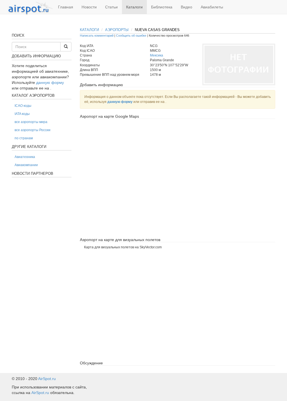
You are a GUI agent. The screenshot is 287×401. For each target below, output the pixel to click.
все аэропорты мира (31, 122)
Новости (89, 7)
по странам (24, 138)
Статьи (111, 7)
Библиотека (161, 7)
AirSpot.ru (47, 378)
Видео (186, 7)
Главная (65, 7)
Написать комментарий (97, 35)
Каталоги (134, 7)
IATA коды (22, 114)
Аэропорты (117, 30)
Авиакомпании (26, 165)
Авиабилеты (212, 7)
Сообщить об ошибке (131, 35)
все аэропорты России (32, 130)
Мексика (156, 55)
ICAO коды (23, 106)
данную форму (120, 102)
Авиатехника (25, 157)
